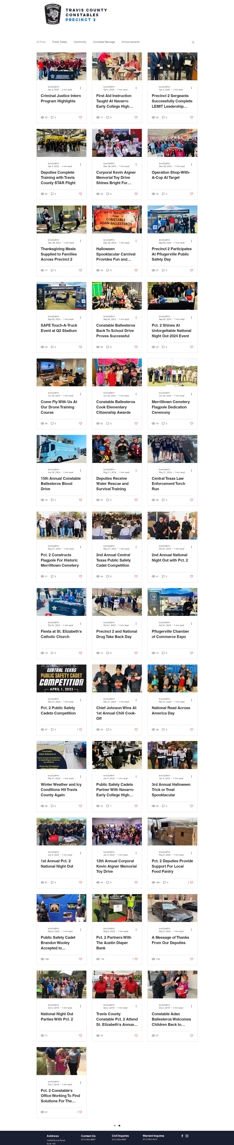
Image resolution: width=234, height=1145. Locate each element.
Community (80, 41)
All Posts (41, 41)
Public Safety (60, 41)
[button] (193, 42)
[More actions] (82, 88)
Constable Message (104, 41)
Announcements (131, 41)
